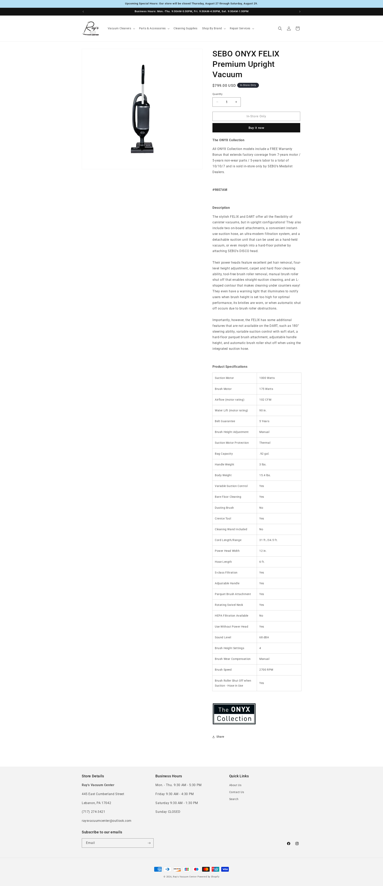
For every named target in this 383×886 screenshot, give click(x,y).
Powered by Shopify (208, 876)
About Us (235, 785)
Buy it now (256, 128)
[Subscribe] (149, 843)
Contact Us (236, 792)
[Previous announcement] (83, 11)
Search (234, 799)
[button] (121, 28)
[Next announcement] (299, 11)
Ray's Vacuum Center (185, 876)
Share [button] (220, 736)
